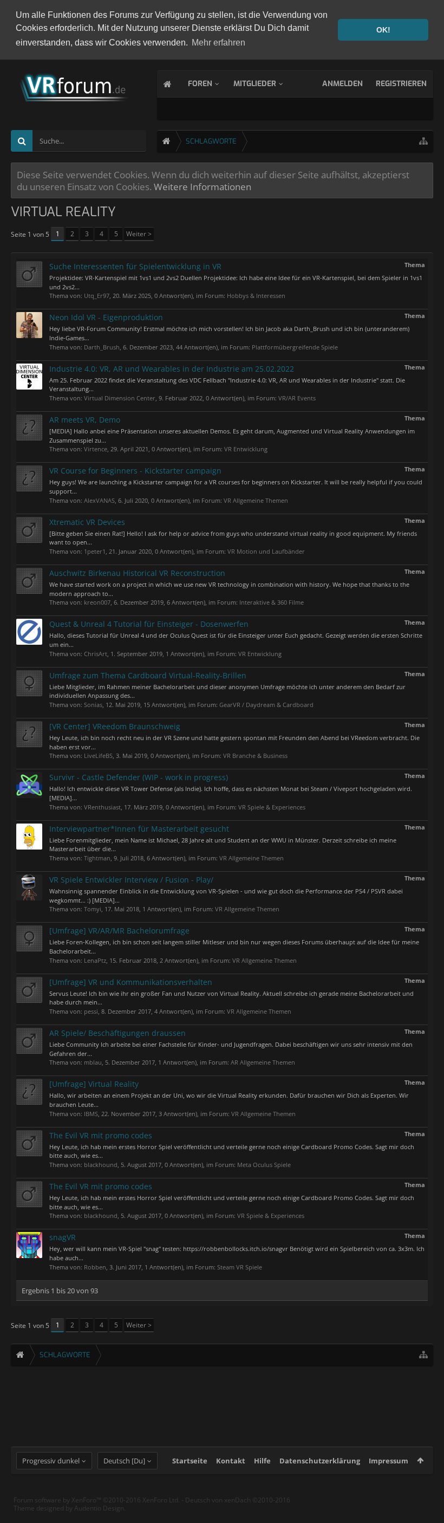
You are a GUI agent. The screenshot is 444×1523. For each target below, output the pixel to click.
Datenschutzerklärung (319, 1461)
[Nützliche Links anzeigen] (423, 141)
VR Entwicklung (245, 449)
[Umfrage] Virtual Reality (94, 1084)
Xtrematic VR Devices (87, 522)
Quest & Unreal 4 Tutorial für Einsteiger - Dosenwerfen (149, 624)
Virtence (95, 449)
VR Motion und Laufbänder (266, 551)
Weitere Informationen (202, 186)
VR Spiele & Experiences (271, 807)
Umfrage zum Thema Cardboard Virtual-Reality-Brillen (147, 675)
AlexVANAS (99, 500)
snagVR (62, 1237)
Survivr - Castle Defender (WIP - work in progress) (138, 777)
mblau (93, 1062)
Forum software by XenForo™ (97, 1500)
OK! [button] (383, 29)
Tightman (97, 858)
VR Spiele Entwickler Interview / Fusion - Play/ (131, 879)
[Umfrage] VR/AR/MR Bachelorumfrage (119, 930)
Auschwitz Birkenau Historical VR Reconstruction (137, 573)
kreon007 (97, 602)
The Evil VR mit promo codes (100, 1135)
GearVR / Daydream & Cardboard (266, 705)
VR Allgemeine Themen (256, 500)
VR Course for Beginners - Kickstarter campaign (135, 470)
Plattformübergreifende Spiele (295, 347)
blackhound (100, 1165)
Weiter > (139, 233)
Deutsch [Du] (124, 1461)
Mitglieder (254, 84)
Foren (200, 84)
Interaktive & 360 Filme (271, 602)
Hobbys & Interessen (256, 295)
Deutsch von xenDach (237, 1500)
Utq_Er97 (96, 295)
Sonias (93, 705)
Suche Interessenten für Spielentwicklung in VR (135, 266)
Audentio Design (99, 1508)
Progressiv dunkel (51, 1461)
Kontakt (230, 1461)
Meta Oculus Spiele (264, 1165)
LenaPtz (95, 960)
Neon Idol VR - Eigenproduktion (106, 317)
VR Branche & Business (255, 755)
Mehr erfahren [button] (218, 42)
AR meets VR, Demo (84, 419)
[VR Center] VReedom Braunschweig (114, 726)
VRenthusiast (102, 807)
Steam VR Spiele (239, 1267)
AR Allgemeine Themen (263, 1062)
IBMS (91, 1114)
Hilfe (262, 1461)
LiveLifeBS (98, 755)
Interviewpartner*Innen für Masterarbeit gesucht (139, 829)
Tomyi (92, 909)
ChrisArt (95, 654)
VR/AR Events (297, 398)
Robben (95, 1267)
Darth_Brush (102, 347)
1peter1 (95, 551)
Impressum (388, 1461)
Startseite (189, 1461)
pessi (91, 1011)
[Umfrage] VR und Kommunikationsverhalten (130, 982)
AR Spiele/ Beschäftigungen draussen (117, 1033)
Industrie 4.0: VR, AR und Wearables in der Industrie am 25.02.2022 (171, 369)
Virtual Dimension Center (119, 398)
